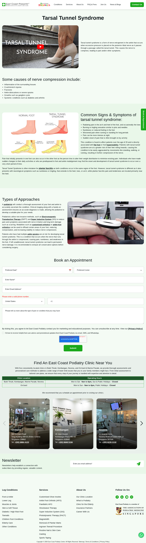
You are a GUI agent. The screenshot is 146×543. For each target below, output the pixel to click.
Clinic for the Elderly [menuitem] (84, 504)
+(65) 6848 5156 (65, 442)
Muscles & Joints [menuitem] (9, 504)
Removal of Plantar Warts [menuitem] (50, 523)
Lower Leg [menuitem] (6, 500)
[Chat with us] (141, 535)
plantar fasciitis (46, 168)
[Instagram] (131, 497)
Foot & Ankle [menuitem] (7, 497)
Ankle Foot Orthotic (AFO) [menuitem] (50, 500)
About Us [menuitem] (79, 4)
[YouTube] (126, 497)
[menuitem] (44, 4)
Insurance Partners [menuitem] (84, 508)
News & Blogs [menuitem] (115, 4)
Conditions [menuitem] (58, 4)
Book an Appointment (143, 119)
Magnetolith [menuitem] (44, 519)
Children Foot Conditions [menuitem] (12, 519)
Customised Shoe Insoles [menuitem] (50, 497)
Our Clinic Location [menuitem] (84, 497)
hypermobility (112, 145)
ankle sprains (33, 234)
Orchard (16, 430)
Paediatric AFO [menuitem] (45, 504)
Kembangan (61, 430)
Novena (103, 430)
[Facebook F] (117, 497)
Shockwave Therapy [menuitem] (48, 508)
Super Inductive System (41, 219)
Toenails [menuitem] (5, 515)
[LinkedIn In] (122, 497)
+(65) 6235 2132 (109, 442)
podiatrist (8, 204)
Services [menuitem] (69, 4)
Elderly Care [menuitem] (7, 523)
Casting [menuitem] (42, 534)
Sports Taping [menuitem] (45, 538)
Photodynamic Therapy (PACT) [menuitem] (52, 515)
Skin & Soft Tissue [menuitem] (10, 508)
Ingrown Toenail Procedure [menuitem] (50, 527)
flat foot (97, 145)
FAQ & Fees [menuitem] (92, 4)
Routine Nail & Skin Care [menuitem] (49, 530)
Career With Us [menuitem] (82, 512)
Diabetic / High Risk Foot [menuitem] (12, 512)
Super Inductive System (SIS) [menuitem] (51, 512)
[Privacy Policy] (135, 329)
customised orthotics (41, 225)
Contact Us (137, 5)
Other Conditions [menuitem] (9, 527)
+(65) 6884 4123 (22, 442)
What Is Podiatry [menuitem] (83, 500)
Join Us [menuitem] (103, 4)
